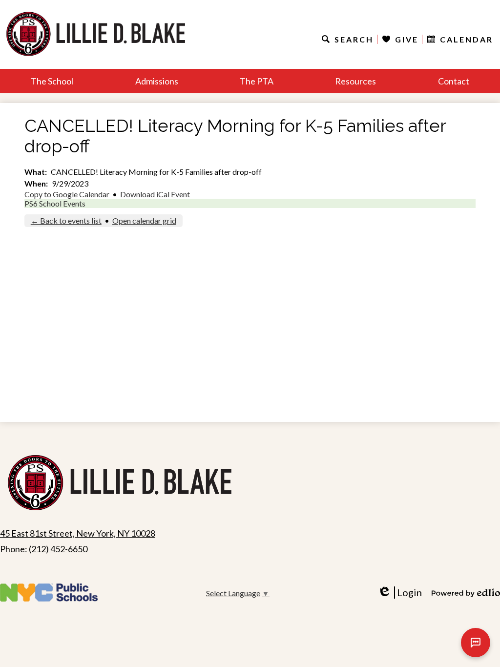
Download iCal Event (155, 194)
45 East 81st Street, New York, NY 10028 (77, 533)
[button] (52, 81)
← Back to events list (66, 220)
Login (403, 592)
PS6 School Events (54, 203)
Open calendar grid (144, 220)
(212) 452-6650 (58, 548)
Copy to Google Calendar (66, 194)
